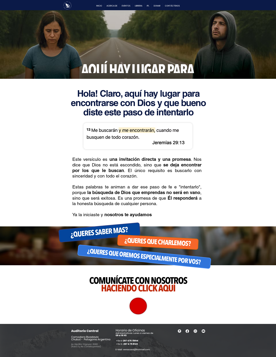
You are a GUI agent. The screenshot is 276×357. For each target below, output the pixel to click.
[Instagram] (195, 331)
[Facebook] (187, 331)
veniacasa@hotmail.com (136, 349)
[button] (111, 5)
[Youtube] (203, 331)
